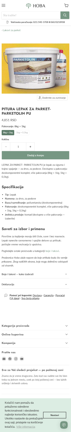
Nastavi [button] (55, 415)
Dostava (37, 295)
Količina (5, 139)
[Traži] (64, 15)
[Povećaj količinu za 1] (30, 146)
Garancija (48, 295)
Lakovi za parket (11, 30)
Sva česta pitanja (30, 298)
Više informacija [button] (25, 426)
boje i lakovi (52, 250)
